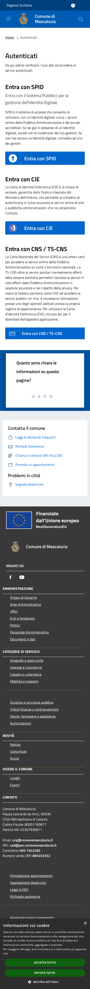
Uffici (14, 611)
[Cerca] (80, 19)
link (5, 953)
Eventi (15, 784)
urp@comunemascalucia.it (32, 840)
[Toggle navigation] (8, 18)
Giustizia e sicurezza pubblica (31, 702)
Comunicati (18, 751)
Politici (15, 625)
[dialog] (45, 954)
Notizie (15, 744)
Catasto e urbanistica (26, 674)
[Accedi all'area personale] (73, 5)
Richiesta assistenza (25, 896)
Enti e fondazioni (22, 618)
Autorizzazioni (20, 723)
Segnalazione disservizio (28, 882)
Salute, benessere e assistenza (32, 716)
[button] (45, 982)
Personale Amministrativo (29, 632)
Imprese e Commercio (26, 667)
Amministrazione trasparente (32, 917)
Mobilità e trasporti (24, 681)
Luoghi (15, 778)
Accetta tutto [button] (45, 962)
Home (9, 37)
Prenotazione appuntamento (31, 875)
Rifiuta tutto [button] (45, 973)
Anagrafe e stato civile (26, 660)
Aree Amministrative (25, 604)
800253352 (41, 855)
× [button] (85, 923)
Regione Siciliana (19, 5)
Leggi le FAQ (19, 889)
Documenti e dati (22, 639)
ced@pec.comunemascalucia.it (33, 845)
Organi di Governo (23, 597)
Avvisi (14, 758)
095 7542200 (30, 850)
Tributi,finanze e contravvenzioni (34, 709)
